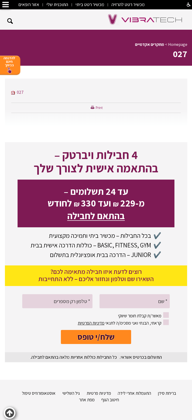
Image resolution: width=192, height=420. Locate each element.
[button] (10, 21)
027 (180, 54)
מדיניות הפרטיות (91, 323)
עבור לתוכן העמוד (96, 14)
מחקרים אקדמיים (149, 44)
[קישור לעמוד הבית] (145, 19)
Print (99, 107)
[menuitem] (164, 393)
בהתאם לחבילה (96, 216)
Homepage (177, 44)
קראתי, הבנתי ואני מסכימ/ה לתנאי (119, 323)
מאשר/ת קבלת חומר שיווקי (139, 316)
